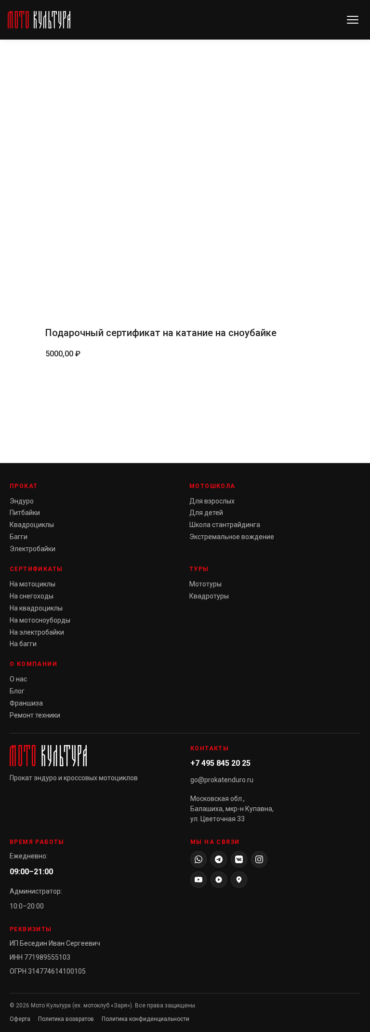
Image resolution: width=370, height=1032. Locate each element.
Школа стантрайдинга (224, 525)
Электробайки (32, 549)
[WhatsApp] (198, 859)
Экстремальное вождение (231, 537)
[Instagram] (259, 859)
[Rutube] (219, 879)
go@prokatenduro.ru (221, 780)
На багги (23, 644)
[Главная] (39, 19)
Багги (18, 537)
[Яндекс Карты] (239, 879)
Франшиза (26, 703)
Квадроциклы (32, 525)
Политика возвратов (66, 1019)
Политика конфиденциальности (145, 1019)
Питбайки (25, 512)
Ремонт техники (35, 715)
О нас (18, 679)
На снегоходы (31, 596)
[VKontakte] (239, 859)
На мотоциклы (32, 584)
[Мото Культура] (95, 755)
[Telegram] (219, 859)
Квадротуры (209, 596)
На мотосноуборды (40, 620)
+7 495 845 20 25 (220, 763)
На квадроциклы (36, 608)
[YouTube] (198, 879)
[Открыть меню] (352, 19)
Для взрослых (212, 501)
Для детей (206, 512)
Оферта (20, 1019)
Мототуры (205, 584)
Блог (17, 691)
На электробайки (37, 632)
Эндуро (22, 501)
